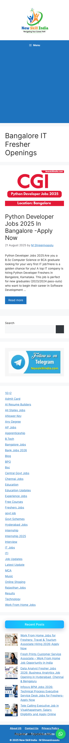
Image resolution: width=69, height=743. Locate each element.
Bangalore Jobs (15, 444)
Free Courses (14, 501)
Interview (11, 542)
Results (10, 593)
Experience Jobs (16, 496)
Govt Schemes (15, 519)
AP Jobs (10, 427)
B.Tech (9, 439)
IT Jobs (10, 547)
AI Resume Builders (18, 404)
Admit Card (12, 398)
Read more (15, 300)
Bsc (7, 467)
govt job (10, 513)
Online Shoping (15, 582)
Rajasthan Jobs (15, 587)
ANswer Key (13, 416)
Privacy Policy (50, 728)
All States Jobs (15, 410)
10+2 (8, 393)
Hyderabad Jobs (16, 524)
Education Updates (18, 490)
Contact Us (31, 728)
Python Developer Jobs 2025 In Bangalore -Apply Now (29, 227)
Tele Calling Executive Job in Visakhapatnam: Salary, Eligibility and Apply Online (39, 710)
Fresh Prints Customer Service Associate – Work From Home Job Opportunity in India (40, 658)
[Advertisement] (34, 86)
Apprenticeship (15, 433)
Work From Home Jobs (20, 604)
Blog (8, 456)
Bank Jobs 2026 (16, 450)
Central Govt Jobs (17, 473)
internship (11, 530)
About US (15, 728)
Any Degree (13, 421)
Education (11, 484)
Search (9, 323)
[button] (61, 734)
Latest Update (14, 564)
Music (9, 576)
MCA (8, 570)
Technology (12, 599)
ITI (6, 553)
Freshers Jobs (14, 507)
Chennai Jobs (14, 479)
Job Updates (13, 559)
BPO (8, 461)
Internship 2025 (15, 536)
